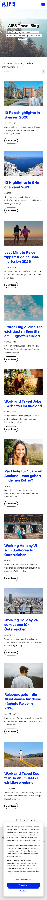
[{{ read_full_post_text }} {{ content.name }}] (23, 307)
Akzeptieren (23, 885)
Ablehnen (23, 891)
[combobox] (22, 71)
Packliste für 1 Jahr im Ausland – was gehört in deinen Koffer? (23, 476)
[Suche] (43, 71)
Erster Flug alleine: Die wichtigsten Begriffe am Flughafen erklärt (23, 331)
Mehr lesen (11, 140)
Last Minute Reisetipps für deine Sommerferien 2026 (21, 257)
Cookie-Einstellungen (23, 879)
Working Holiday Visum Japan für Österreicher (21, 624)
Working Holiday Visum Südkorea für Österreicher (21, 550)
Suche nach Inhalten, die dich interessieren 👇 (17, 65)
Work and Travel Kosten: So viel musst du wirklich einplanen (22, 778)
